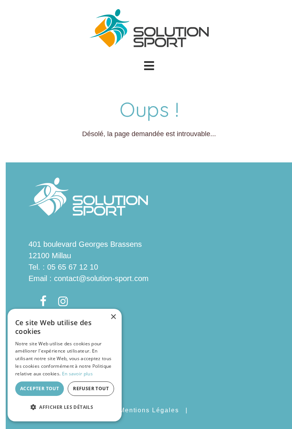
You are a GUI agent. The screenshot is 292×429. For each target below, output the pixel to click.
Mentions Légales (149, 410)
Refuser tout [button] (91, 388)
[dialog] (65, 365)
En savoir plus (77, 373)
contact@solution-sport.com (101, 278)
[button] (149, 65)
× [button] (113, 317)
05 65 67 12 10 (72, 267)
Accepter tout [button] (39, 388)
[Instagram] (63, 302)
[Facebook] (43, 302)
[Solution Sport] (149, 27)
